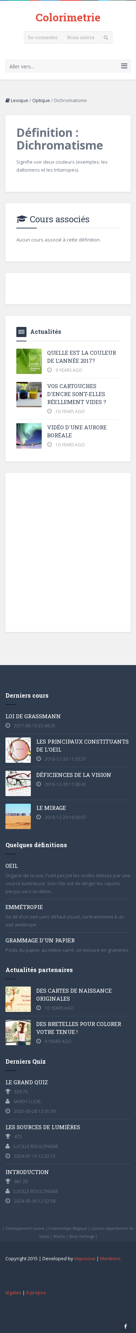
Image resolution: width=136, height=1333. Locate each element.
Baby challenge (81, 1236)
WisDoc (59, 1236)
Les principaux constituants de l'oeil (82, 745)
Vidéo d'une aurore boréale (77, 431)
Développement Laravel (25, 1228)
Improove (84, 1258)
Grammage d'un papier (40, 940)
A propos (36, 1292)
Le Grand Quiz (26, 1082)
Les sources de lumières (42, 1127)
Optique (41, 100)
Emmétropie (24, 907)
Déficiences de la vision (73, 774)
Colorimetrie (68, 17)
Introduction (27, 1172)
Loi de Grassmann (33, 716)
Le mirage (51, 807)
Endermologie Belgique (68, 1228)
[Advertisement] (68, 551)
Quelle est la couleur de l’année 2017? (81, 356)
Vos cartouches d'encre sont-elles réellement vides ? (76, 393)
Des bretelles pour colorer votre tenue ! (78, 1027)
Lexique (19, 100)
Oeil (11, 865)
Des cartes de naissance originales (74, 994)
